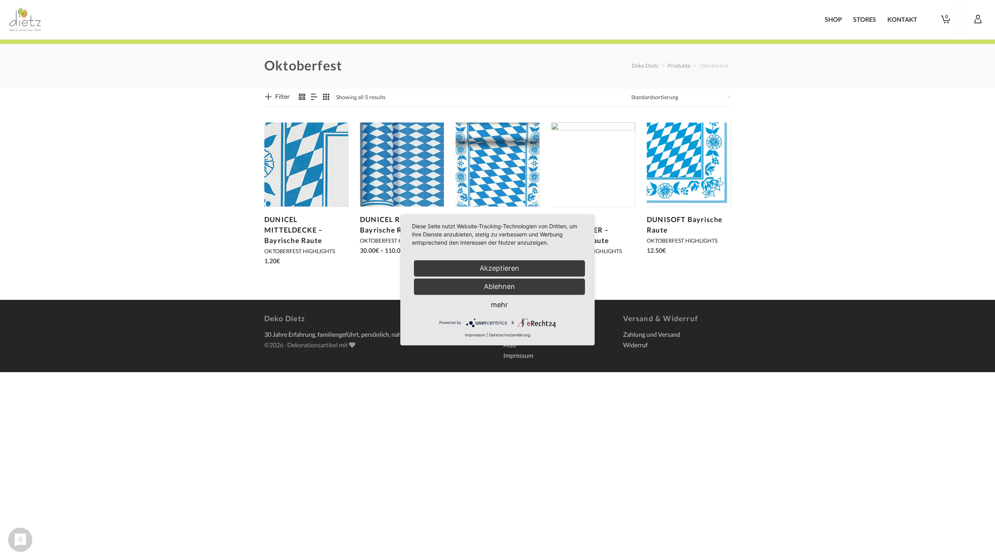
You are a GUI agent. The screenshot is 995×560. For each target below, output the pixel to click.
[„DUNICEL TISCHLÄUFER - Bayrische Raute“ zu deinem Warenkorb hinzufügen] (569, 189)
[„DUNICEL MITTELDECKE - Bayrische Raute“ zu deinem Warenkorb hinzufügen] (282, 189)
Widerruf (635, 344)
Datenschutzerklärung (509, 334)
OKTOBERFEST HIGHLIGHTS (299, 251)
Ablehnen (499, 286)
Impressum (518, 355)
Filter (282, 96)
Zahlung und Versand (651, 334)
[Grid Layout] (326, 97)
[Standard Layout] (302, 97)
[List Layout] (314, 97)
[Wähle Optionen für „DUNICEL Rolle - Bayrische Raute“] (378, 189)
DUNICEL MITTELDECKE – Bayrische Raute (293, 230)
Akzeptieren (499, 268)
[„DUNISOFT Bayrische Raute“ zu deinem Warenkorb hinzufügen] (665, 189)
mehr (499, 305)
